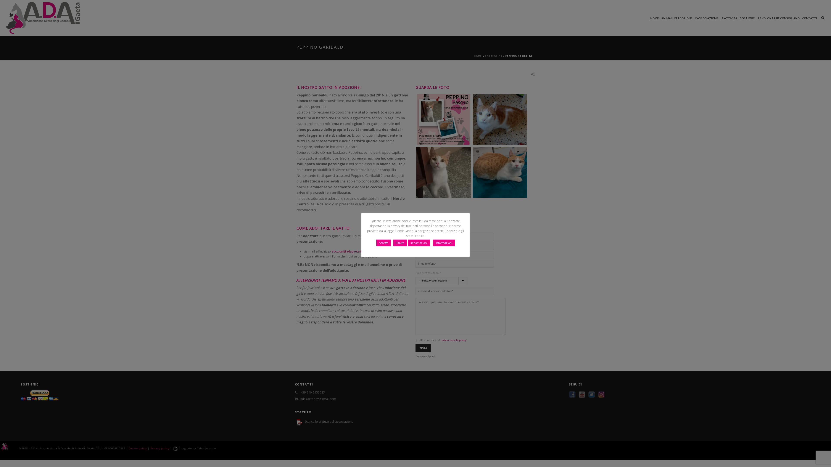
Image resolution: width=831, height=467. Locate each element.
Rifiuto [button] (400, 243)
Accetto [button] (383, 243)
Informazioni (444, 243)
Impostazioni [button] (419, 243)
